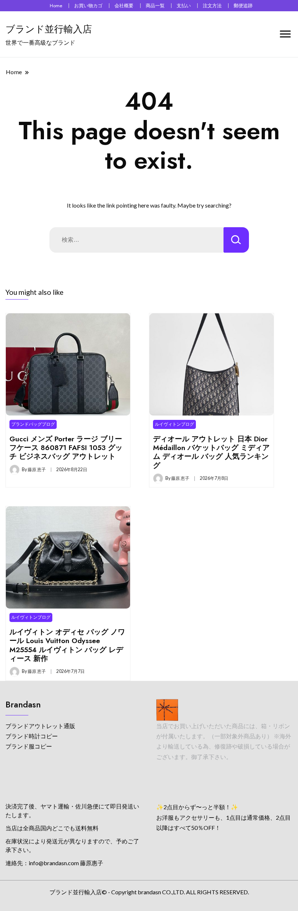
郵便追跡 (243, 5)
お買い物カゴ (88, 5)
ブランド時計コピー (31, 736)
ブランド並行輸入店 (48, 29)
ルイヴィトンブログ (174, 424)
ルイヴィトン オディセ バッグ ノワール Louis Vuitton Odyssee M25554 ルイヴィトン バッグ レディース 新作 (67, 645)
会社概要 (123, 5)
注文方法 (212, 5)
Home (56, 5)
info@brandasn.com (54, 862)
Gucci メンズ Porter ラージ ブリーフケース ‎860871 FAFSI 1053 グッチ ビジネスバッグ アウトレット (65, 448)
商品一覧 (155, 5)
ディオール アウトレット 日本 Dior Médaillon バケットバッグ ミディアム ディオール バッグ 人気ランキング (211, 452)
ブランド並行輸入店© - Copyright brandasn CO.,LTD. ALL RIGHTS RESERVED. (149, 891)
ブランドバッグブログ (33, 424)
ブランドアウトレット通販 (40, 725)
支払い (184, 5)
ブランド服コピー (28, 746)
